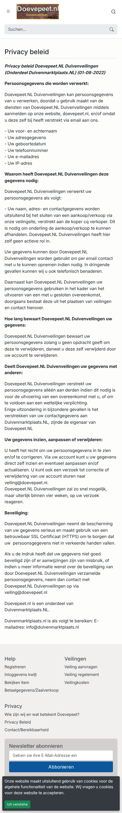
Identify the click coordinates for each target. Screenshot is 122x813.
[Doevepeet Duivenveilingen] (37, 11)
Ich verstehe (17, 804)
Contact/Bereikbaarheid (27, 730)
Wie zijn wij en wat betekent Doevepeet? (42, 714)
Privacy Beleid (18, 722)
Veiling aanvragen (81, 667)
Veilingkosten (76, 682)
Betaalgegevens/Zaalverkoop (32, 690)
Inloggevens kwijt (21, 674)
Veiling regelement (81, 674)
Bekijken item (17, 682)
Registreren (15, 667)
